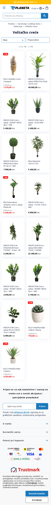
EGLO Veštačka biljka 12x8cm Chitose (36, 329)
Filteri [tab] (5, 40)
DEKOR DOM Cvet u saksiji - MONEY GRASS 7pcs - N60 (12, 288)
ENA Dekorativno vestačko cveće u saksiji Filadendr (12, 204)
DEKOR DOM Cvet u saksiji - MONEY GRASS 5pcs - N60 (37, 288)
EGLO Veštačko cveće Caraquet (12, 80)
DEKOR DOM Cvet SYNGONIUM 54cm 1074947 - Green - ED (12, 248)
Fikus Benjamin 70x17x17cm (34, 162)
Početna (11, 24)
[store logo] (19, 8)
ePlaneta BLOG (21, 412)
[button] (35, 8)
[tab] (25, 423)
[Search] (44, 16)
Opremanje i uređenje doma (29, 24)
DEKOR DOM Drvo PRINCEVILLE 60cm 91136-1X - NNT (10, 163)
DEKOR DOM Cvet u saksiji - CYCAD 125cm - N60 (37, 204)
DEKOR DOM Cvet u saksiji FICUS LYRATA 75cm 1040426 (11, 330)
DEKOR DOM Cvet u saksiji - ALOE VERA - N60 (36, 122)
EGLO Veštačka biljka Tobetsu (11, 370)
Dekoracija (18, 26)
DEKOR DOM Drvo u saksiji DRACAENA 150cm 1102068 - (36, 248)
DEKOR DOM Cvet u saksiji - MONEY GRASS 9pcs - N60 (12, 122)
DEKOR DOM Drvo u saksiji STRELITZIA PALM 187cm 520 (37, 81)
